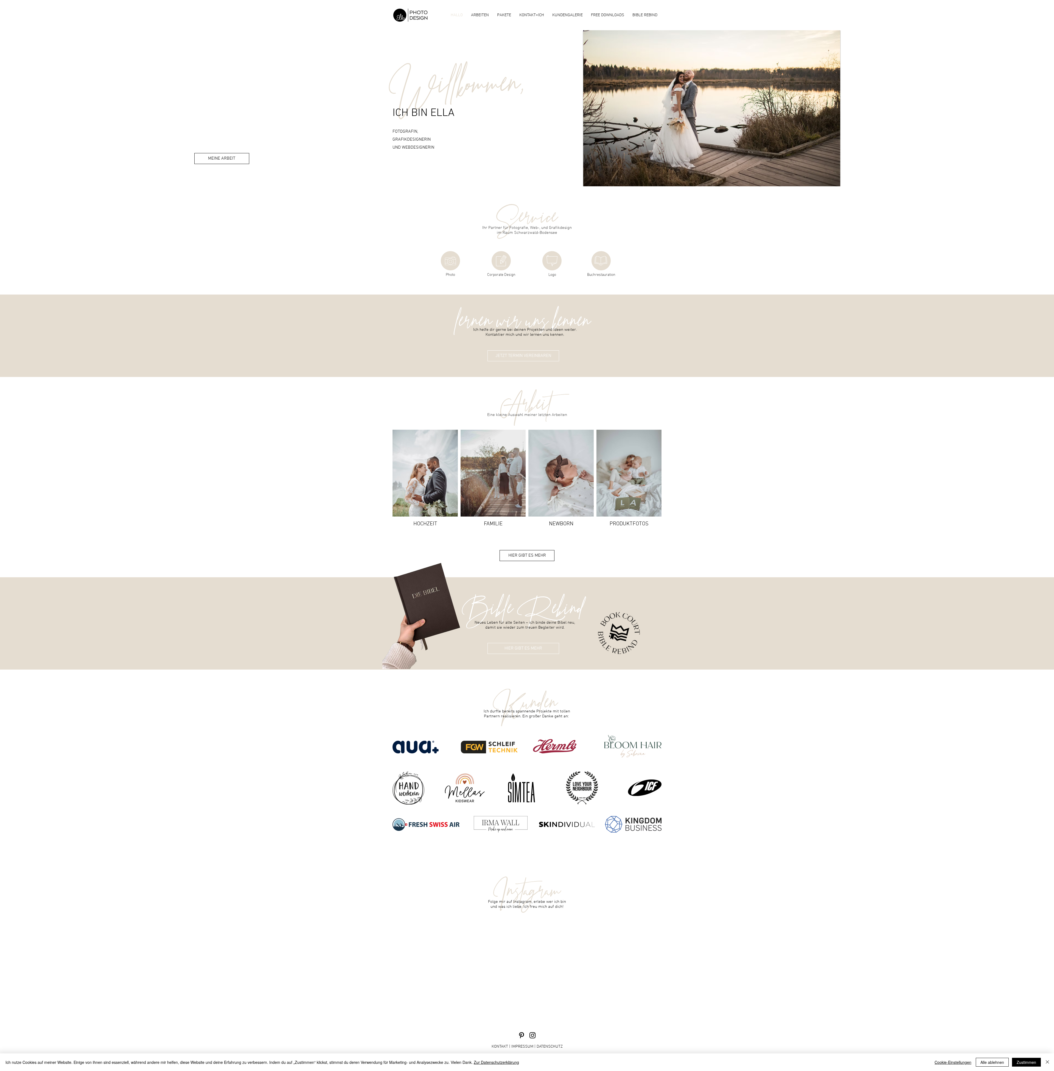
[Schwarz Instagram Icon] (532, 1035)
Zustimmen (1026, 1062)
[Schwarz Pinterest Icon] (521, 1035)
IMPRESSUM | (524, 1046)
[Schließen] (1047, 1062)
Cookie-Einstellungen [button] (953, 1062)
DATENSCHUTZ (550, 1046)
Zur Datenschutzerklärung (496, 1062)
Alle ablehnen (992, 1062)
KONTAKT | (501, 1046)
